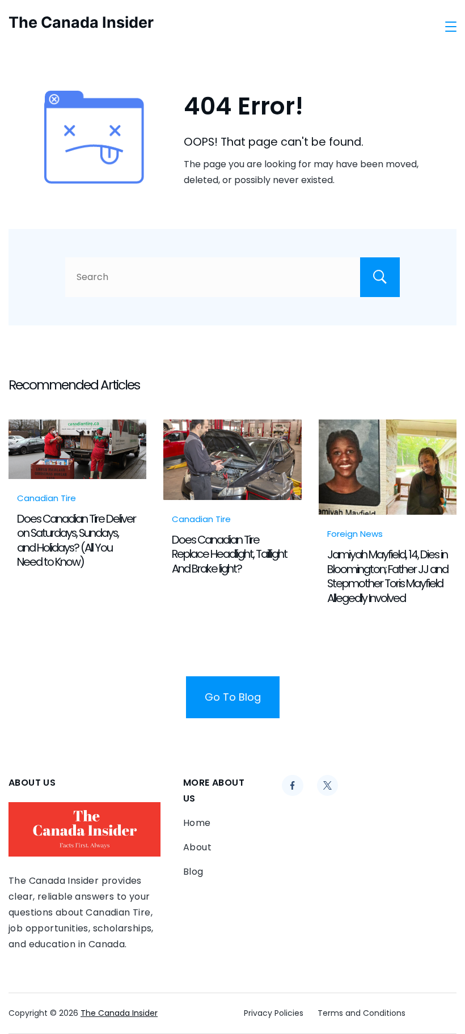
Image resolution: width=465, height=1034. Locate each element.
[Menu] (450, 26)
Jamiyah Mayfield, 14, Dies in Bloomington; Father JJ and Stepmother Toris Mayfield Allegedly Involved (387, 575)
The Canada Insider (81, 22)
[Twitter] (328, 785)
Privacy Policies (273, 1013)
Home (197, 822)
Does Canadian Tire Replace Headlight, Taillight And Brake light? (229, 554)
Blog (193, 871)
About (197, 847)
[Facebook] (292, 785)
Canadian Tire (46, 498)
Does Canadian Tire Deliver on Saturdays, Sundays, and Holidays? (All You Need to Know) (76, 540)
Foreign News (355, 534)
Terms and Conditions (361, 1013)
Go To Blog (233, 697)
